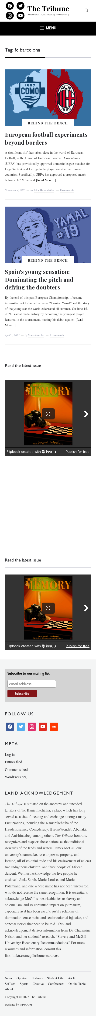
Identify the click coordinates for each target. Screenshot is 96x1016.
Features (37, 978)
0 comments (67, 190)
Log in (10, 754)
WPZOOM (26, 1004)
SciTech (10, 983)
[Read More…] (46, 180)
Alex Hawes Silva (44, 190)
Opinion (22, 978)
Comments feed (16, 769)
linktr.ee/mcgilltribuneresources (35, 955)
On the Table (77, 983)
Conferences (56, 983)
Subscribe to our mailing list (28, 673)
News (8, 978)
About (9, 989)
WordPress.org (16, 776)
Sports (24, 983)
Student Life (55, 978)
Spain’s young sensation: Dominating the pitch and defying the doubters (39, 279)
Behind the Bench (48, 123)
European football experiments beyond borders (46, 138)
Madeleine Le (36, 335)
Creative (38, 983)
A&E (71, 978)
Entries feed (13, 761)
